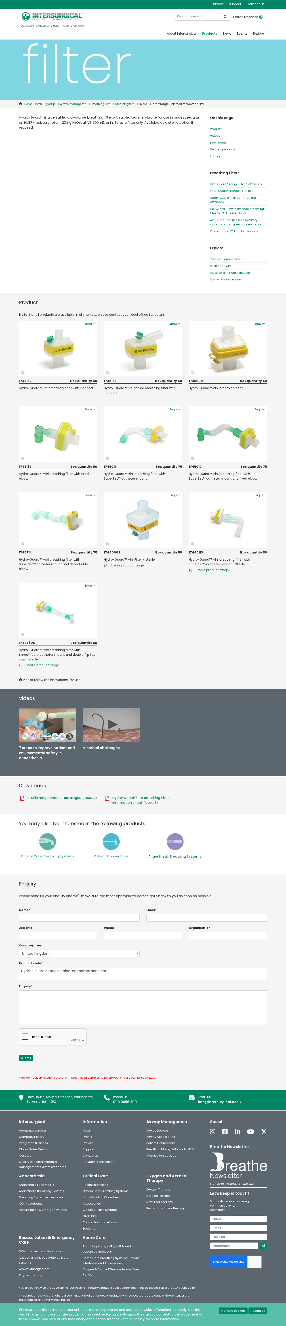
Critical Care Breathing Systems (47, 856)
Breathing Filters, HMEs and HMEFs (170, 1149)
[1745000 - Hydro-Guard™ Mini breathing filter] (228, 348)
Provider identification (98, 1162)
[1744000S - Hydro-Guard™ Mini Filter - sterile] (143, 520)
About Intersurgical (181, 33)
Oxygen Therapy (158, 1189)
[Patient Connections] (111, 841)
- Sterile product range (125, 565)
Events (242, 33)
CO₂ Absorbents (30, 1203)
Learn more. (218, 1210)
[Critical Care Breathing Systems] (47, 841)
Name (24, 910)
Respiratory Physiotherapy (165, 1208)
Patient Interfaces (95, 1185)
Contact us (255, 4)
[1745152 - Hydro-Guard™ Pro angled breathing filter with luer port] (143, 348)
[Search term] (222, 16)
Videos (215, 136)
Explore (258, 33)
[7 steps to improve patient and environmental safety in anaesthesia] (47, 725)
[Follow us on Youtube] (250, 1132)
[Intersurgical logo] (52, 16)
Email (151, 910)
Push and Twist (220, 266)
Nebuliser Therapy (159, 1202)
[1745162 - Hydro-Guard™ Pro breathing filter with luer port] (58, 348)
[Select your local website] (261, 17)
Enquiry (215, 156)
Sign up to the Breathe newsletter (232, 1184)
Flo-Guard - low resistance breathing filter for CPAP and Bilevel (237, 211)
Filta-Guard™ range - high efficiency (236, 184)
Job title (26, 928)
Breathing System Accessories (41, 1197)
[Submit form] (263, 1245)
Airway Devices (157, 1130)
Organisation (199, 928)
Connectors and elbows (100, 1222)
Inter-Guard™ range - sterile (230, 191)
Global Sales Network (34, 1149)
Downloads (218, 142)
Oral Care (90, 1216)
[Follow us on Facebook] (225, 1132)
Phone (109, 928)
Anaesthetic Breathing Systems (174, 856)
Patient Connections (111, 856)
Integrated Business (33, 1143)
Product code (31, 963)
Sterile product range (225, 279)
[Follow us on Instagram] (212, 1132)
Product (215, 129)
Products (209, 33)
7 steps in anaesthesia (226, 259)
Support (235, 4)
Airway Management (34, 1269)
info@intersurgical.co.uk (220, 1102)
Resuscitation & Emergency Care (43, 1210)
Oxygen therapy (30, 1275)
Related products (222, 149)
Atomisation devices (161, 1155)
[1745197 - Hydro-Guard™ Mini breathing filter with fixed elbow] (58, 434)
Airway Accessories (160, 1137)
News (227, 33)
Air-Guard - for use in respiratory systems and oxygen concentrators (235, 222)
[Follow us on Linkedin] (237, 1132)
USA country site (184, 1288)
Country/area (31, 945)
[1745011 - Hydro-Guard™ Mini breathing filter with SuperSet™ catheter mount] (143, 434)
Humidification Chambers (101, 1197)
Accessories (92, 1203)
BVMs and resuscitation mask (40, 1251)
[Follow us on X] (264, 1132)
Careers (217, 4)
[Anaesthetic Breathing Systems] (175, 841)
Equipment (90, 1228)
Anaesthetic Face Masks (36, 1185)
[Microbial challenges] (111, 725)
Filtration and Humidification (230, 273)
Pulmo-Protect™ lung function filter (235, 231)
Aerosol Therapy (158, 1196)
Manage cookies (233, 1311)
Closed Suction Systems (100, 1210)
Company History (31, 1137)
